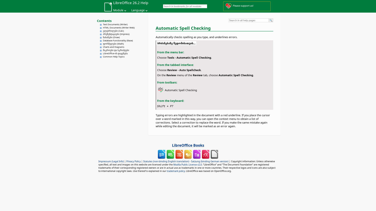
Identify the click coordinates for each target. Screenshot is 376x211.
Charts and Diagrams (113, 46)
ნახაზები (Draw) (111, 37)
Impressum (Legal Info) (111, 161)
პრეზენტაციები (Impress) (116, 34)
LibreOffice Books (188, 145)
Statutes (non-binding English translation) (166, 161)
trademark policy (176, 171)
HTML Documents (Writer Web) (119, 27)
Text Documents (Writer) (115, 24)
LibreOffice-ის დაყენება (115, 53)
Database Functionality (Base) (118, 40)
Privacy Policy (133, 161)
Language (138, 10)
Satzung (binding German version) (210, 161)
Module (118, 10)
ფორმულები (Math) (113, 43)
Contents (104, 20)
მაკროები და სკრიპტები (116, 50)
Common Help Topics (114, 56)
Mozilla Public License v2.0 (187, 164)
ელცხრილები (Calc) (113, 30)
